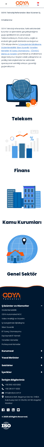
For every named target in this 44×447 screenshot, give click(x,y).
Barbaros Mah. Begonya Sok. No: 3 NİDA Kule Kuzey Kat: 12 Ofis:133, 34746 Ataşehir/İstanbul (23, 400)
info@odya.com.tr (13, 393)
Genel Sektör (22, 274)
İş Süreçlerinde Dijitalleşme (29, 44)
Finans (22, 170)
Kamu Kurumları (22, 222)
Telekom (22, 119)
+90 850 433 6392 (13, 384)
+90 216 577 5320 (12, 388)
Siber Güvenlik (23, 47)
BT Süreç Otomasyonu (19, 50)
